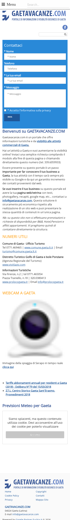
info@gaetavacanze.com (17, 200)
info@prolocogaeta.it (50, 282)
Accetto (35, 435)
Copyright (41, 491)
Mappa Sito (42, 499)
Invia (10, 117)
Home (8, 491)
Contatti (40, 495)
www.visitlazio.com (13, 264)
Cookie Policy (12, 495)
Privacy (9, 499)
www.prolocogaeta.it (15, 282)
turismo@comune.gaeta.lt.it (19, 251)
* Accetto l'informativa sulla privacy (29, 110)
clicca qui (8, 367)
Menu (11, 4)
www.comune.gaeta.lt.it (38, 247)
